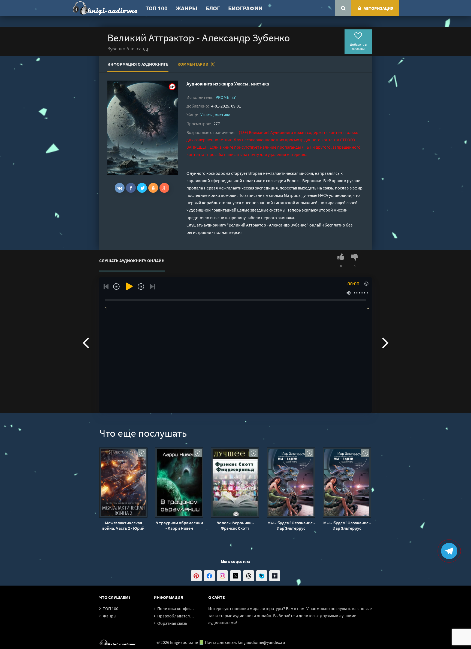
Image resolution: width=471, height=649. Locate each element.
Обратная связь (172, 623)
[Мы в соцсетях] (196, 575)
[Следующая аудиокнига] (385, 342)
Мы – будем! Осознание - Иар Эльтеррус (291, 525)
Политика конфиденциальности (188, 608)
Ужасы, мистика (251, 84)
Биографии (245, 8)
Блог (213, 8)
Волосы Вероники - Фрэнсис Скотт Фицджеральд (235, 525)
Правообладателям (176, 616)
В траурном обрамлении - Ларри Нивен (179, 525)
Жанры (186, 8)
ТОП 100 (157, 8)
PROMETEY (226, 97)
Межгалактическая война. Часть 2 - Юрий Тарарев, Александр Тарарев (123, 525)
